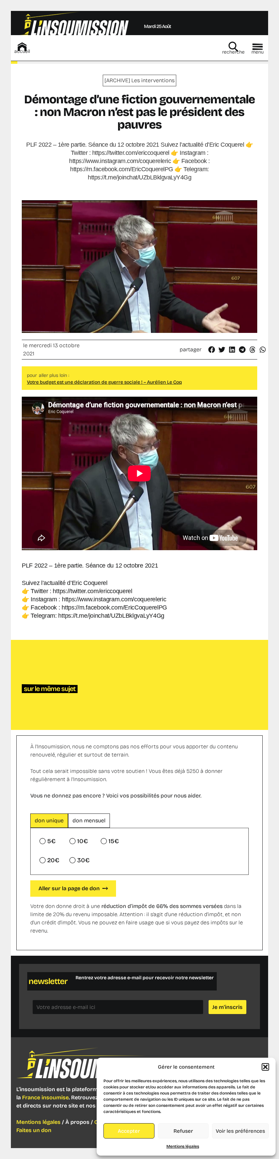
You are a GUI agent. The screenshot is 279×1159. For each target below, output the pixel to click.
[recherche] (233, 47)
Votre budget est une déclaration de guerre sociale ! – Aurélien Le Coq (104, 382)
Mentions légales (182, 1146)
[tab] (49, 820)
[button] (265, 1066)
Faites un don (33, 1130)
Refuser (183, 1131)
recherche (233, 52)
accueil (22, 51)
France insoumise (45, 1097)
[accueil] (22, 46)
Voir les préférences (240, 1131)
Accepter (129, 1131)
